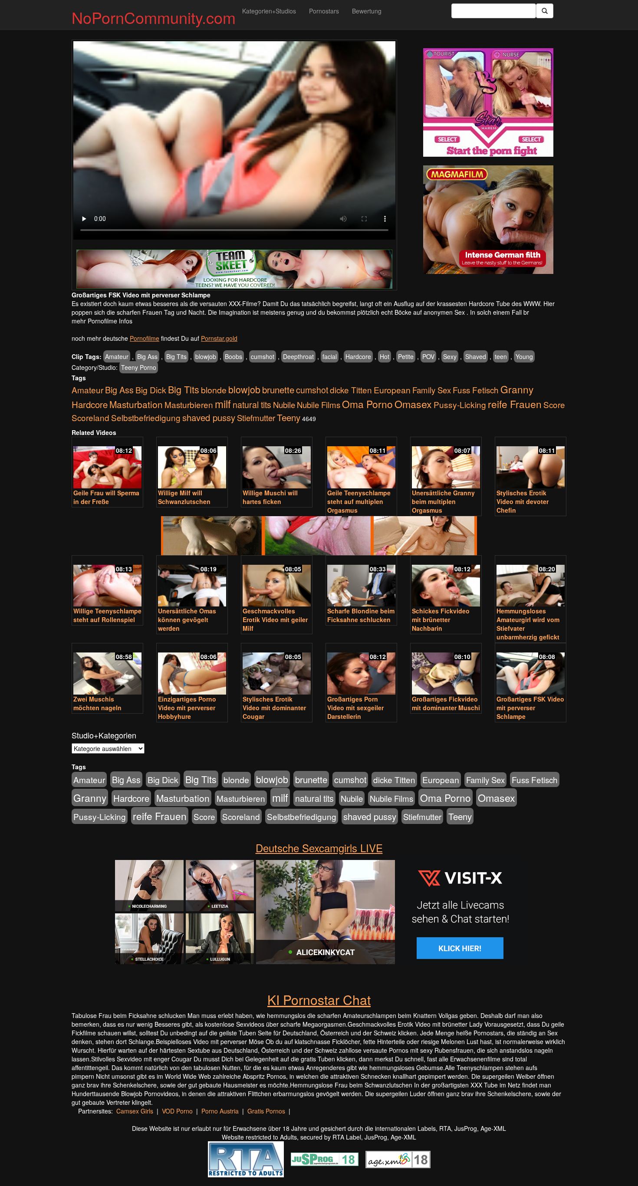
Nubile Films (318, 404)
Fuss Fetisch (476, 389)
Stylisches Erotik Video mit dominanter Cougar (274, 708)
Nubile (284, 404)
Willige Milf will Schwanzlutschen (184, 497)
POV (428, 356)
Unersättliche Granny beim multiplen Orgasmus (443, 501)
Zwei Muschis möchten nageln (97, 703)
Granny (516, 389)
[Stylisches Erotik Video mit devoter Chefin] (531, 463)
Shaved (475, 356)
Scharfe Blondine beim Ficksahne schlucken (361, 615)
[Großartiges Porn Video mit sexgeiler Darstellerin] (361, 670)
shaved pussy (208, 417)
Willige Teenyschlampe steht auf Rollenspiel (107, 615)
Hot (384, 356)
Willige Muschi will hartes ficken (270, 497)
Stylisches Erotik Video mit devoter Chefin (523, 501)
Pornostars (324, 11)
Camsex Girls (134, 1111)
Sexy (450, 356)
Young (524, 356)
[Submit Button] (544, 10)
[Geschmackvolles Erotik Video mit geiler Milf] (277, 582)
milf (223, 403)
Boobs (233, 356)
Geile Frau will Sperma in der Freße (106, 497)
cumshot (262, 356)
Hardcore (358, 356)
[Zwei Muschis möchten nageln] (107, 670)
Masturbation (136, 404)
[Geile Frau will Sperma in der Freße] (107, 463)
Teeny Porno (138, 367)
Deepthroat (298, 356)
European (392, 390)
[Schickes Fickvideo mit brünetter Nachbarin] (446, 582)
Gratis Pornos (266, 1111)
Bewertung (366, 11)
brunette (278, 389)
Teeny (288, 417)
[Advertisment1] (488, 102)
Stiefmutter (256, 417)
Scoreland (90, 417)
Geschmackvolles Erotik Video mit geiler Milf (275, 619)
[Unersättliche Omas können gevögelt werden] (192, 582)
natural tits (252, 405)
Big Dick (150, 389)
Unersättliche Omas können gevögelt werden (187, 619)
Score (554, 404)
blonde (214, 390)
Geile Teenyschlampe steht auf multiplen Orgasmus (359, 501)
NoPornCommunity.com (154, 17)
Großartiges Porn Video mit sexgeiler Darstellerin (355, 708)
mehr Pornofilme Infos (102, 320)
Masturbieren (188, 404)
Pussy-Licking (460, 404)
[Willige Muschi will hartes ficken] (277, 463)
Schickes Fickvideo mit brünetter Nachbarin (441, 619)
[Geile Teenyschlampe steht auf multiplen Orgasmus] (361, 463)
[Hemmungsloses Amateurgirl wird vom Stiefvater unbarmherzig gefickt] (531, 582)
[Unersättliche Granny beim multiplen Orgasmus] (446, 463)
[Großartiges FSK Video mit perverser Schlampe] (531, 670)
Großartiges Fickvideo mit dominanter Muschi (446, 703)
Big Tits (176, 356)
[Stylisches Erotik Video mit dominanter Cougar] (277, 670)
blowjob (205, 356)
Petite (406, 356)
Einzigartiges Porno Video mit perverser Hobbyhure (187, 708)
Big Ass (147, 356)
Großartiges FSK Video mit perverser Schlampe (530, 708)
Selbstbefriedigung (146, 417)
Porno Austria (220, 1111)
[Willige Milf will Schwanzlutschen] (192, 463)
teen (501, 356)
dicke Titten (351, 389)
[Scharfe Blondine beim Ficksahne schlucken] (361, 582)
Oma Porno (367, 404)
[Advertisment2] (488, 219)
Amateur (116, 356)
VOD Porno (177, 1111)
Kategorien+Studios (269, 11)
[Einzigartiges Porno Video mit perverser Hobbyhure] (192, 670)
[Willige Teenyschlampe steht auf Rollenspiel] (107, 582)
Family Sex (431, 389)
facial (329, 356)
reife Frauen (515, 404)
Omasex (413, 403)
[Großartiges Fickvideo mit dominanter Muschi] (446, 670)
